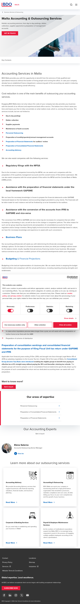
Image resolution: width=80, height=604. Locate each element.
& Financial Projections (23, 258)
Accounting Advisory (13, 150)
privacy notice (16, 296)
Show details (69, 318)
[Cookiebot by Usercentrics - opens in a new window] (68, 277)
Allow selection (40, 325)
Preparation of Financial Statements (19, 141)
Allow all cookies (65, 325)
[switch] (30, 310)
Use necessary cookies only (14, 325)
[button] (10, 33)
